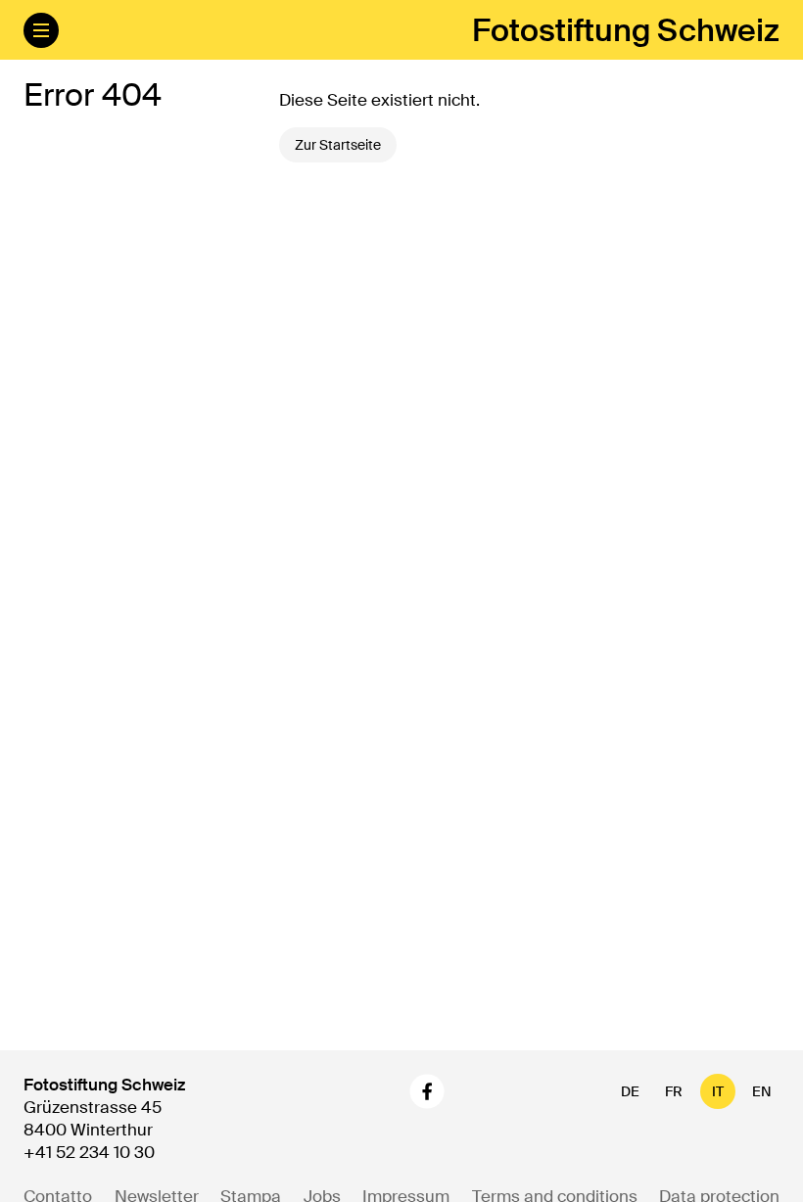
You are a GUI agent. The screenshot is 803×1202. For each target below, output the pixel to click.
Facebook (427, 1091)
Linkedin (481, 1091)
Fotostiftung (625, 31)
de (630, 1091)
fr (674, 1091)
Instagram (376, 1091)
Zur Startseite (338, 145)
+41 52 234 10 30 (89, 1152)
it (718, 1091)
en (762, 1091)
